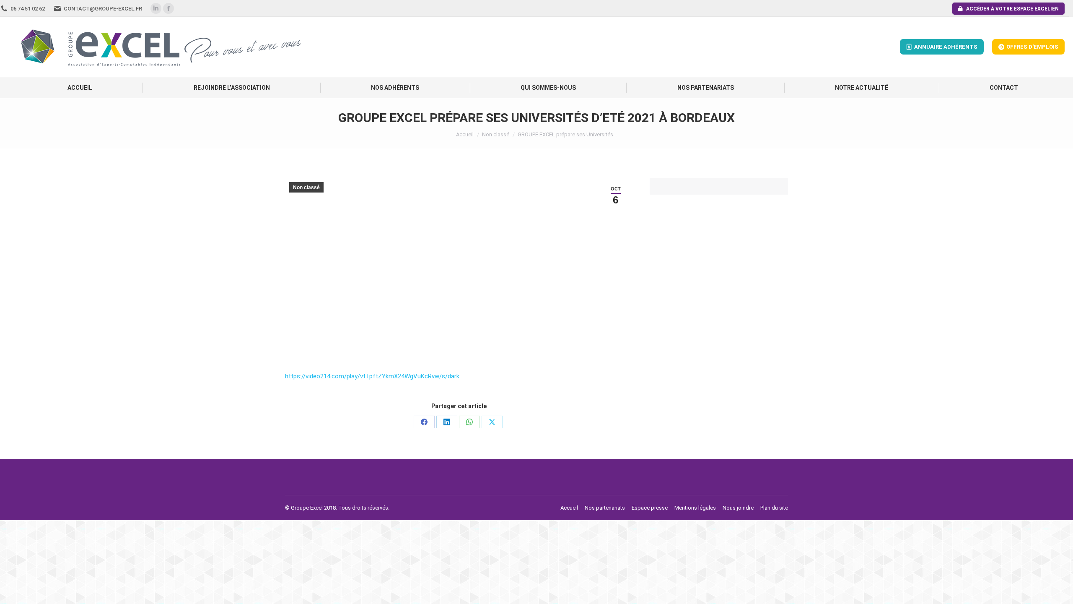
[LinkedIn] (446, 422)
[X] (492, 422)
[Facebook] (424, 422)
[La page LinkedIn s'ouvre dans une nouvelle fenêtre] (155, 8)
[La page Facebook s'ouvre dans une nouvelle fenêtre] (168, 8)
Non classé (306, 187)
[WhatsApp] (469, 422)
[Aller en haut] (1060, 591)
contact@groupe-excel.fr (103, 8)
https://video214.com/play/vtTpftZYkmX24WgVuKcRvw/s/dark (372, 376)
